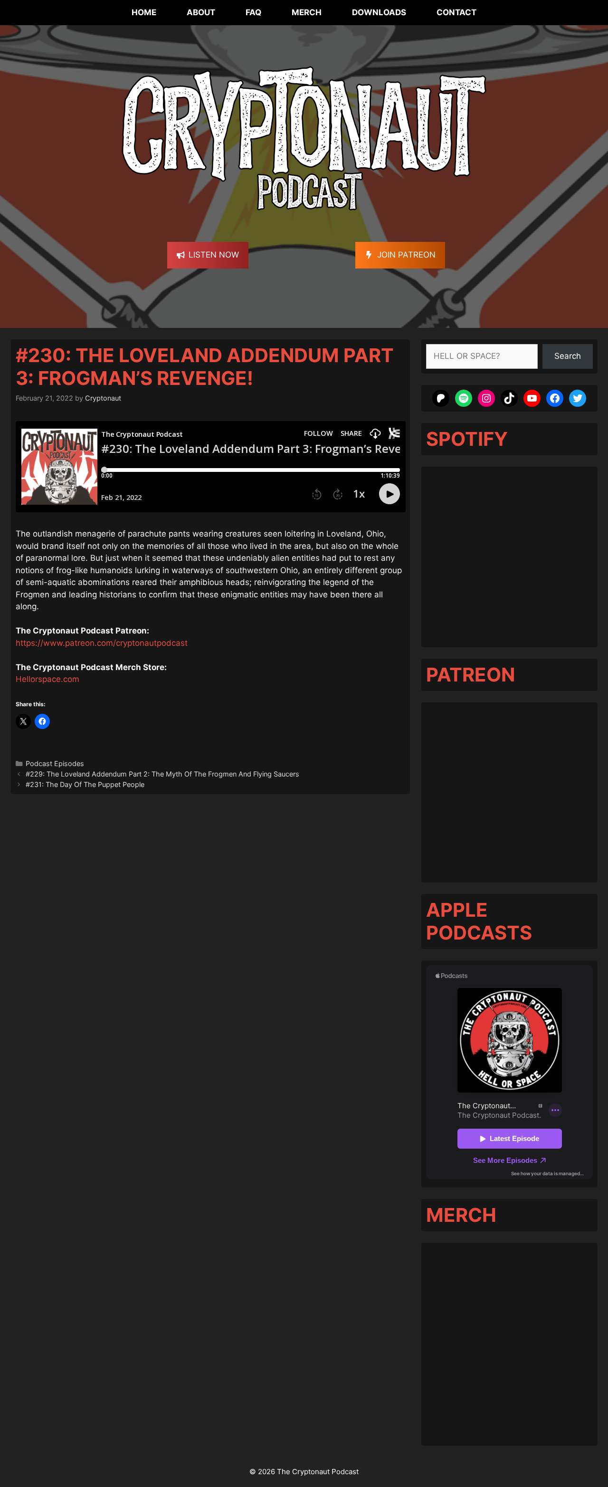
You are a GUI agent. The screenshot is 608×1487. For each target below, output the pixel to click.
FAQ (253, 12)
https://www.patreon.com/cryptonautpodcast (102, 643)
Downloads (379, 12)
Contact (456, 12)
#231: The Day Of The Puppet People (85, 784)
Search (567, 356)
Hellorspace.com (47, 679)
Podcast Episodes (55, 763)
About (201, 12)
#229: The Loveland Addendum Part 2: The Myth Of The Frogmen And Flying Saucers (163, 774)
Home (144, 12)
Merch (307, 12)
